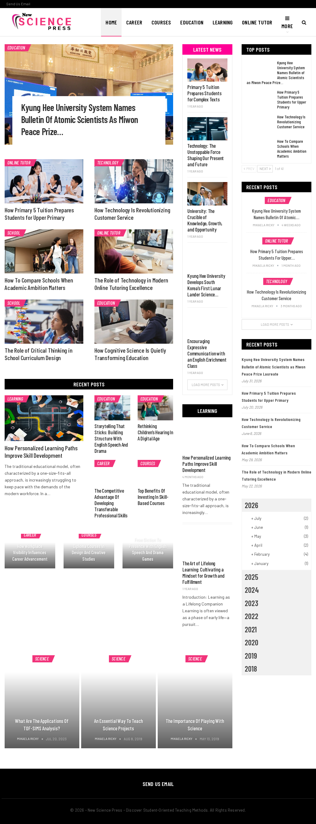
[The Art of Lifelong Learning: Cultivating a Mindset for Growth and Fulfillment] (207, 543)
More (287, 26)
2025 (251, 576)
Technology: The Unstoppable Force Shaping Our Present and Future (205, 154)
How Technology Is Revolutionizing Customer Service (132, 213)
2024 (252, 589)
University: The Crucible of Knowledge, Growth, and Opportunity (204, 220)
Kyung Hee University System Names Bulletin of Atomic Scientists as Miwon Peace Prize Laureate (274, 367)
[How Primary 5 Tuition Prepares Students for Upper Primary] (44, 181)
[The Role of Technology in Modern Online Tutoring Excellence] (133, 251)
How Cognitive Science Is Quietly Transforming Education (130, 353)
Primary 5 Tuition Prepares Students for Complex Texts (204, 93)
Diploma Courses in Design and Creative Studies (89, 552)
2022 (251, 616)
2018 (251, 668)
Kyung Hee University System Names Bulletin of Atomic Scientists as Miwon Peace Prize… (79, 119)
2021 (251, 629)
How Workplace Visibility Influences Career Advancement (30, 552)
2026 (251, 505)
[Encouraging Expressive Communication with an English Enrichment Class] (207, 323)
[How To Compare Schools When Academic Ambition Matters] (44, 251)
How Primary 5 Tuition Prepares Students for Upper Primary (39, 213)
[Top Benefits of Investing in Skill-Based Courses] (155, 472)
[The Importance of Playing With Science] (195, 698)
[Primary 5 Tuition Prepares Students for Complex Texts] (207, 70)
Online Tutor (257, 22)
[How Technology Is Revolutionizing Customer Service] (133, 181)
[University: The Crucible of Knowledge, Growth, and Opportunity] (207, 193)
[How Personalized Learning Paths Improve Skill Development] (44, 418)
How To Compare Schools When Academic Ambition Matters (39, 283)
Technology (107, 162)
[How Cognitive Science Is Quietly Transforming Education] (133, 321)
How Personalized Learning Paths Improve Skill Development (41, 451)
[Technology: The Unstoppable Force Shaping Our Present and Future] (207, 128)
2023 (251, 603)
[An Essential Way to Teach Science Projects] (118, 698)
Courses (161, 22)
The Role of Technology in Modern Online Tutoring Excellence (131, 283)
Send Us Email (18, 4)
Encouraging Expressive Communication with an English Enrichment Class (207, 353)
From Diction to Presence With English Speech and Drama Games (148, 549)
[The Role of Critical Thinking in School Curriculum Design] (44, 321)
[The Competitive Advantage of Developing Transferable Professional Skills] (112, 472)
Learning (223, 22)
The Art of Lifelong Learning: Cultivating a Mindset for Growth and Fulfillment (203, 572)
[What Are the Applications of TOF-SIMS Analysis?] (42, 698)
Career (134, 22)
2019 (251, 655)
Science (42, 658)
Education (191, 22)
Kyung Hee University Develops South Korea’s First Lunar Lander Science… (206, 285)
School (13, 233)
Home (111, 22)
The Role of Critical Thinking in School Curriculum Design (39, 353)
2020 (251, 642)
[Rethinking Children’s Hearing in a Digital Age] (155, 407)
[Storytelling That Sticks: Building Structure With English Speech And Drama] (112, 407)
